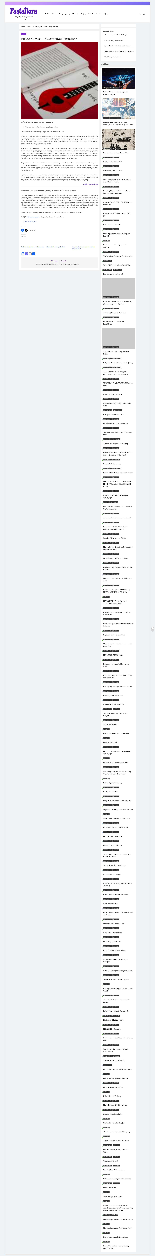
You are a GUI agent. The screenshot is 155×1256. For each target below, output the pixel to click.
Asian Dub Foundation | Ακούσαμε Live (117, 818)
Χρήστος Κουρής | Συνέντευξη (114, 1060)
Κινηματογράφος (64, 14)
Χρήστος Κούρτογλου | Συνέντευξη (115, 444)
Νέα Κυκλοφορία (116, 118)
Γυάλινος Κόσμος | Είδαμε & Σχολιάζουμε (32, 247)
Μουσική (75, 14)
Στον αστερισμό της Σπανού (113, 274)
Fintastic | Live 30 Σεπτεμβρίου (114, 1170)
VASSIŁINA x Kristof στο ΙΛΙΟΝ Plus (116, 265)
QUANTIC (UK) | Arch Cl (112, 394)
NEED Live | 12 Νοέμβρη (112, 874)
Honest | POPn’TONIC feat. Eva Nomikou (118, 473)
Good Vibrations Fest (110, 903)
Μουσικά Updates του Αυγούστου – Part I (117, 1228)
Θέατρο (54, 14)
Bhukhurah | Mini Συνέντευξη (113, 1020)
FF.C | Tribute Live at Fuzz (112, 836)
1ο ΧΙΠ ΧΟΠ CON (110, 725)
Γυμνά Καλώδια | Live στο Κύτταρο (115, 423)
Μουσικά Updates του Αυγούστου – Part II (118, 1219)
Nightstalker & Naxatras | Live (113, 704)
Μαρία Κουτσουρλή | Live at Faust (115, 1105)
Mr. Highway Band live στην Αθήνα (115, 558)
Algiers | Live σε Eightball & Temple (116, 1141)
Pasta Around (92, 14)
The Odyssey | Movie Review (112, 57)
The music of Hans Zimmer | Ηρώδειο (116, 980)
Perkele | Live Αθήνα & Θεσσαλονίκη (116, 1011)
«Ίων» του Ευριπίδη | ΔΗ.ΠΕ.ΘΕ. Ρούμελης (116, 35)
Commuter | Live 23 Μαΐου (112, 171)
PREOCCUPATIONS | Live (113, 655)
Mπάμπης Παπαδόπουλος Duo (114, 924)
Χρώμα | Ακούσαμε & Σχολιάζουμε (115, 1237)
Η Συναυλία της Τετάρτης (112, 1096)
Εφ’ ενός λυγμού (33, 217)
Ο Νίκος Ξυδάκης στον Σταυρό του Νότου (118, 971)
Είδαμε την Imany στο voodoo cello (115, 1078)
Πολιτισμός (114, 502)
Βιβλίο (47, 14)
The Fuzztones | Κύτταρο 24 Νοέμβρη (116, 1132)
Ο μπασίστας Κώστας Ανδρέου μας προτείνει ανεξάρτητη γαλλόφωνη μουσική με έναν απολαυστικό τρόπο (118, 1208)
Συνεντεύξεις (103, 14)
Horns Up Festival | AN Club (113, 695)
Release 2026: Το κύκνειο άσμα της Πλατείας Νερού (118, 51)
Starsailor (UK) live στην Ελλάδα (114, 538)
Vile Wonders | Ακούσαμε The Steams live (117, 256)
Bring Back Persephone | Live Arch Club (117, 801)
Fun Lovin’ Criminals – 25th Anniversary (117, 1069)
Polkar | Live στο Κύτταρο (112, 845)
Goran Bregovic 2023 (110, 1161)
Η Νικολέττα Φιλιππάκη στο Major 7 (116, 895)
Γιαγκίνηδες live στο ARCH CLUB (115, 827)
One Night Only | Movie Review (113, 40)
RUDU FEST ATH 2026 (112, 225)
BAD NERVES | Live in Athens (114, 950)
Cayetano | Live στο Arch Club (114, 635)
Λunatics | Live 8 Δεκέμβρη (112, 1114)
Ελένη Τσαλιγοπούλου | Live (113, 1087)
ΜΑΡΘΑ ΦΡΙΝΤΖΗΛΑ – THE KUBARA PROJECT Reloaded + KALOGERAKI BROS (118, 484)
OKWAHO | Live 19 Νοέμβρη (114, 1123)
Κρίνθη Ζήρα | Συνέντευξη (112, 783)
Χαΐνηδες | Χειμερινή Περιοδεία (114, 313)
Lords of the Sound (110, 742)
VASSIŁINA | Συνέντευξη (112, 464)
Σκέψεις (83, 14)
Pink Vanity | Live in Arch (112, 942)
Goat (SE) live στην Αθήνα (112, 162)
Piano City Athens (109, 1188)
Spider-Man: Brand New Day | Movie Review (117, 46)
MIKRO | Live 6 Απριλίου (112, 1029)
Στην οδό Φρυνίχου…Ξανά (112, 1197)
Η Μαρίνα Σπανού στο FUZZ (113, 414)
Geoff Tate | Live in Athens (112, 933)
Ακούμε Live (107, 87)
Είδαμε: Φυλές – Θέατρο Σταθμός (55, 247)
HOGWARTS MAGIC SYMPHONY (116, 733)
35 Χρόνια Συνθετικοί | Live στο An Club (117, 518)
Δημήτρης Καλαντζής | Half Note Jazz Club (118, 810)
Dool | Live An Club (110, 792)
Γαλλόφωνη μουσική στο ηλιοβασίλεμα (117, 1179)
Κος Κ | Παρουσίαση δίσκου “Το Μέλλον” (118, 686)
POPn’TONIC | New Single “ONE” (115, 763)
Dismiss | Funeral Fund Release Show (116, 153)
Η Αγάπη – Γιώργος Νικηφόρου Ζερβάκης (118, 363)
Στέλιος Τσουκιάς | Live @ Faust (114, 865)
